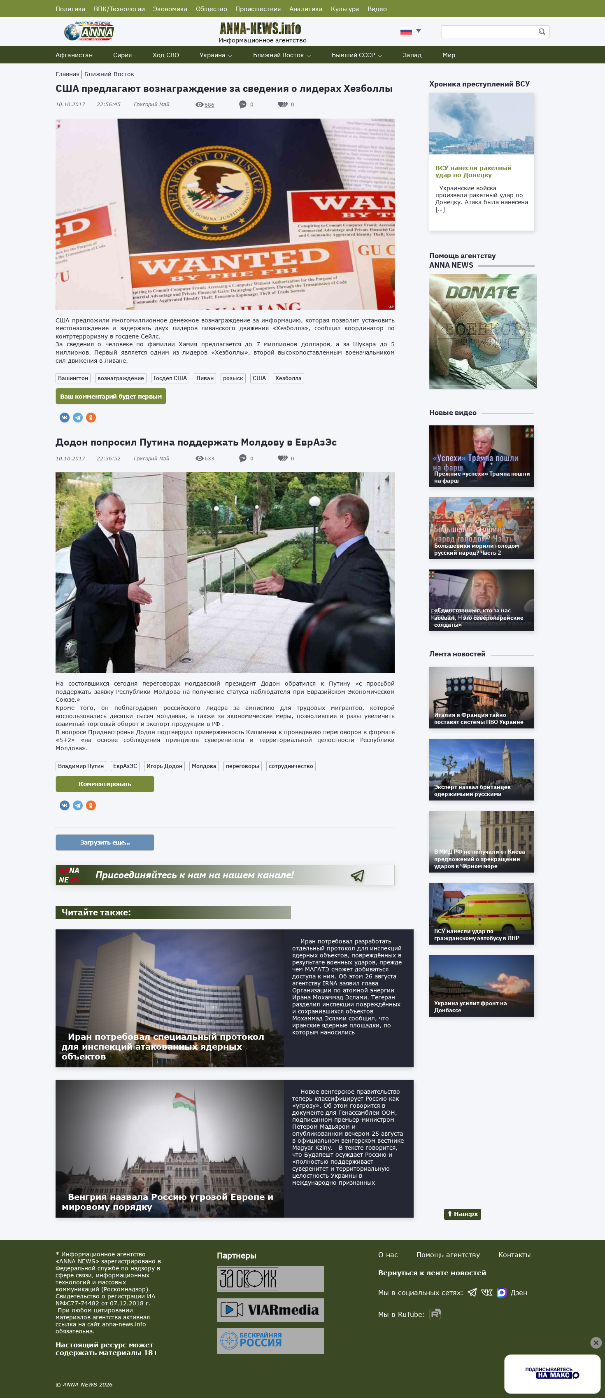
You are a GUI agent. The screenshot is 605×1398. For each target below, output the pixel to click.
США (259, 378)
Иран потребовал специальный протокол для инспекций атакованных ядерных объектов (163, 1046)
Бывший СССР (353, 55)
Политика (71, 9)
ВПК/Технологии (119, 9)
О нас (388, 1254)
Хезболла (288, 378)
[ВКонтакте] (65, 417)
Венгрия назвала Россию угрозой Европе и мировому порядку (167, 1201)
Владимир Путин (81, 766)
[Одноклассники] (91, 417)
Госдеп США (170, 378)
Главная (67, 73)
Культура (345, 9)
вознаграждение (121, 378)
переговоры (242, 766)
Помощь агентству (448, 1254)
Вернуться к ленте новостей (432, 1273)
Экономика (170, 9)
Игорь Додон (164, 766)
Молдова (204, 766)
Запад (412, 55)
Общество (211, 9)
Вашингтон (73, 378)
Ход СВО (166, 55)
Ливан (205, 378)
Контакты (514, 1254)
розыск (233, 378)
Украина (213, 55)
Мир (448, 55)
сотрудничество (291, 766)
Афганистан (74, 55)
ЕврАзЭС (125, 766)
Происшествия (258, 9)
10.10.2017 (88, 104)
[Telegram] (78, 417)
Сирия (122, 55)
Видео (377, 9)
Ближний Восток (278, 55)
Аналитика (306, 9)
